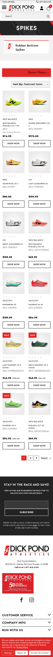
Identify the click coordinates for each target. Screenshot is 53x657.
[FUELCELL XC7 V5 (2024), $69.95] (39, 404)
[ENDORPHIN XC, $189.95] (13, 283)
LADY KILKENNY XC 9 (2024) (12, 366)
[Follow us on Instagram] (32, 600)
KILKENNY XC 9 (9, 425)
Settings (8, 652)
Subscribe (26, 512)
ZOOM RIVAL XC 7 (11, 184)
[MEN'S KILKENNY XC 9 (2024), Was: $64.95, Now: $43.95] (39, 343)
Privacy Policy (22, 647)
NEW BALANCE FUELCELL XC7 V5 (36, 245)
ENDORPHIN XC (9, 305)
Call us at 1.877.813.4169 (26, 567)
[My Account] (41, 8)
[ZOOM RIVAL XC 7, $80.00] (13, 162)
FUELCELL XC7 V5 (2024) (36, 427)
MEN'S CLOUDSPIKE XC (13, 244)
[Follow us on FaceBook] (21, 600)
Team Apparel (8, 2)
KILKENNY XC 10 (36, 305)
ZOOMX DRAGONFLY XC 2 (39, 124)
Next (45, 458)
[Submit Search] (48, 16)
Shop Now (15, 143)
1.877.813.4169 (44, 2)
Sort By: (18, 84)
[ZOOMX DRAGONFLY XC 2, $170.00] (39, 102)
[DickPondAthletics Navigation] (4, 7)
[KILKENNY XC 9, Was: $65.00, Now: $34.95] (13, 404)
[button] (26, 72)
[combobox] (26, 16)
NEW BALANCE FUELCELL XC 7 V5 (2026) (11, 124)
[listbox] (37, 84)
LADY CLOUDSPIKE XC (38, 184)
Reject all (21, 652)
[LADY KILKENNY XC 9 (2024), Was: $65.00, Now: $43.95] (13, 343)
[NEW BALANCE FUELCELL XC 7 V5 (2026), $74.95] (13, 102)
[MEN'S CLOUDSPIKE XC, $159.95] (13, 222)
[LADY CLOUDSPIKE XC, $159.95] (39, 162)
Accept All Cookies (40, 652)
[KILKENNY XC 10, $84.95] (39, 283)
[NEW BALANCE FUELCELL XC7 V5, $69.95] (39, 222)
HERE (35, 525)
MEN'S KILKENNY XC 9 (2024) (38, 366)
